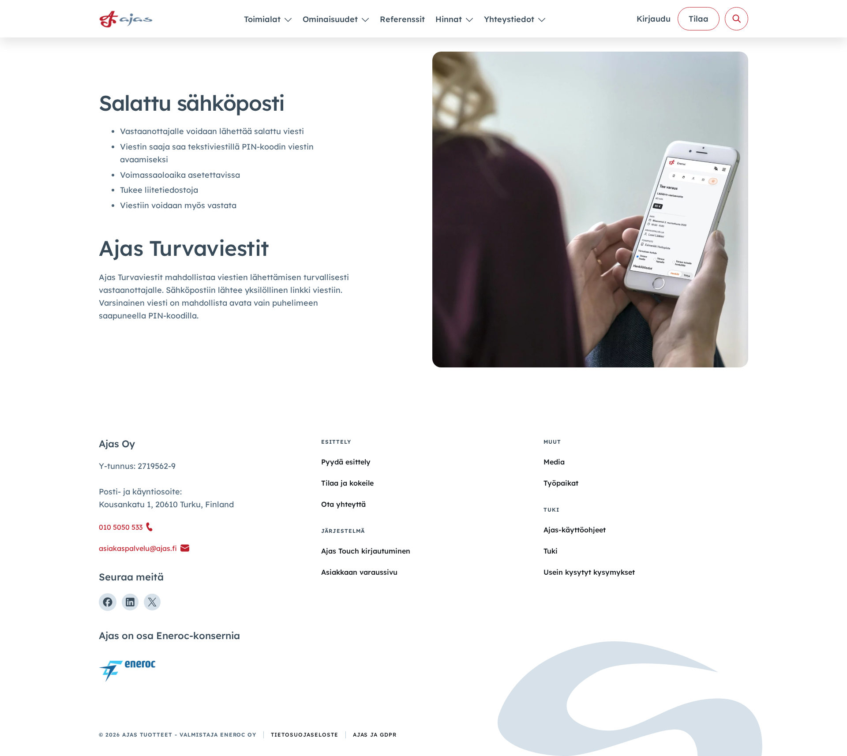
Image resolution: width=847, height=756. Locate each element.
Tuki (550, 550)
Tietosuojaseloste (304, 734)
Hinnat (449, 19)
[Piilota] (287, 19)
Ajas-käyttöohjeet (574, 529)
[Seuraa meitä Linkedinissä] (130, 602)
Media (554, 461)
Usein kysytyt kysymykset (589, 572)
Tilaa (698, 19)
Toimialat (263, 19)
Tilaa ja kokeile (347, 483)
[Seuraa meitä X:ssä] (152, 602)
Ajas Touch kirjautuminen (365, 550)
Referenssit (402, 19)
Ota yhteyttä (343, 504)
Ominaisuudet (331, 19)
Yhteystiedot (510, 19)
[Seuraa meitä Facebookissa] (107, 602)
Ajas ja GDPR (375, 734)
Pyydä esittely (346, 461)
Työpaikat (560, 483)
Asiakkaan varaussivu (359, 572)
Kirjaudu (654, 19)
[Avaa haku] (736, 18)
